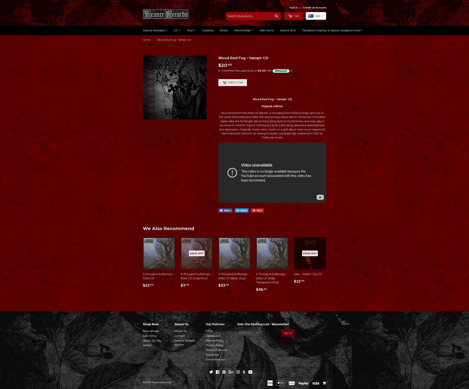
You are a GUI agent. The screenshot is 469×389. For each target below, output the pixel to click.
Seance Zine (288, 30)
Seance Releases (154, 30)
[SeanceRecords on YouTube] (250, 372)
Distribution (213, 336)
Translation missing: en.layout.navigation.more (331, 30)
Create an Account (314, 7)
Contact (179, 336)
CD (176, 30)
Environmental (215, 359)
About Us (180, 331)
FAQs (209, 331)
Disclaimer (212, 354)
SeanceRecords (161, 382)
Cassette (208, 30)
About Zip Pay (152, 340)
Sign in (293, 7)
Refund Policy (215, 340)
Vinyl (190, 30)
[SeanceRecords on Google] (231, 372)
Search (147, 345)
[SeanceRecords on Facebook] (217, 372)
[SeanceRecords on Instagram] (238, 372)
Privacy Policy (215, 345)
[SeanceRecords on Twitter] (211, 372)
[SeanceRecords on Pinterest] (224, 372)
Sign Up (288, 333)
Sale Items (267, 30)
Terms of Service (216, 350)
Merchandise (242, 30)
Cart (296, 16)
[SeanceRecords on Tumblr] (244, 372)
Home (146, 39)
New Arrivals (151, 331)
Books (224, 30)
